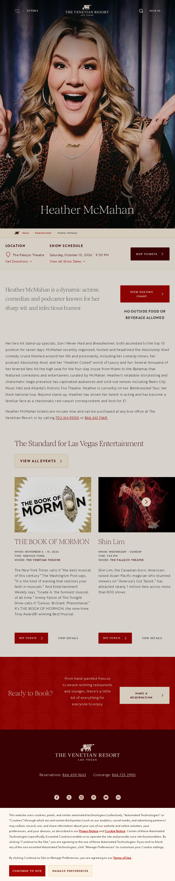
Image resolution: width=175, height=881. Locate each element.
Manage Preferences (70, 871)
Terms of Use (122, 858)
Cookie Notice (115, 831)
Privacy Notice (88, 831)
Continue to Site (27, 871)
